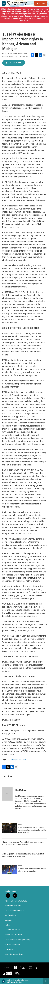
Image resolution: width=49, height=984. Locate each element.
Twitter (7, 925)
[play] (3, 981)
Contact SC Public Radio (13, 935)
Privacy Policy (9, 949)
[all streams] (46, 981)
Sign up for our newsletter (14, 954)
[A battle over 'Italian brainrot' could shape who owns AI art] (9, 869)
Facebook (8, 920)
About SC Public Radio (13, 930)
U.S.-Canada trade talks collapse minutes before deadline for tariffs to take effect (32, 830)
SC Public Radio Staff (12, 944)
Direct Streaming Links (13, 905)
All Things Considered (18, 760)
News (20, 824)
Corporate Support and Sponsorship (17, 939)
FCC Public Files (10, 915)
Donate (42, 3)
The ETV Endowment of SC (14, 910)
